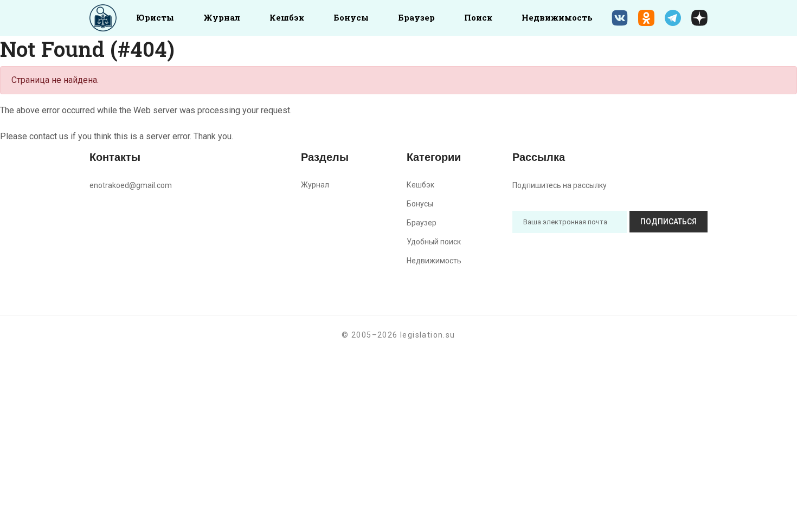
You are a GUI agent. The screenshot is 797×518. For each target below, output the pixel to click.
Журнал (221, 17)
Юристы (155, 17)
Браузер (416, 17)
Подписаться (668, 221)
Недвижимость (557, 17)
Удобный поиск (434, 241)
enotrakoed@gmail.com (130, 185)
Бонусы (351, 17)
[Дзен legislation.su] (699, 18)
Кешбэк (286, 17)
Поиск (478, 17)
